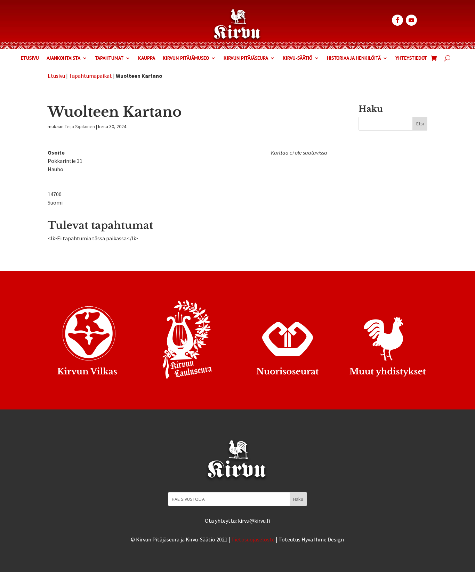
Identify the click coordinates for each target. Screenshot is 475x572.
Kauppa (146, 58)
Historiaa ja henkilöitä (354, 58)
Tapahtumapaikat (90, 75)
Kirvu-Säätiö (297, 58)
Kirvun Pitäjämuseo (186, 58)
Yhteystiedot (411, 58)
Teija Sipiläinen (80, 126)
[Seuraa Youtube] (411, 20)
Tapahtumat (109, 58)
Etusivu (30, 58)
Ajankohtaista (63, 58)
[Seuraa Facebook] (397, 20)
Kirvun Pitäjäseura (246, 58)
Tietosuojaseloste (253, 539)
